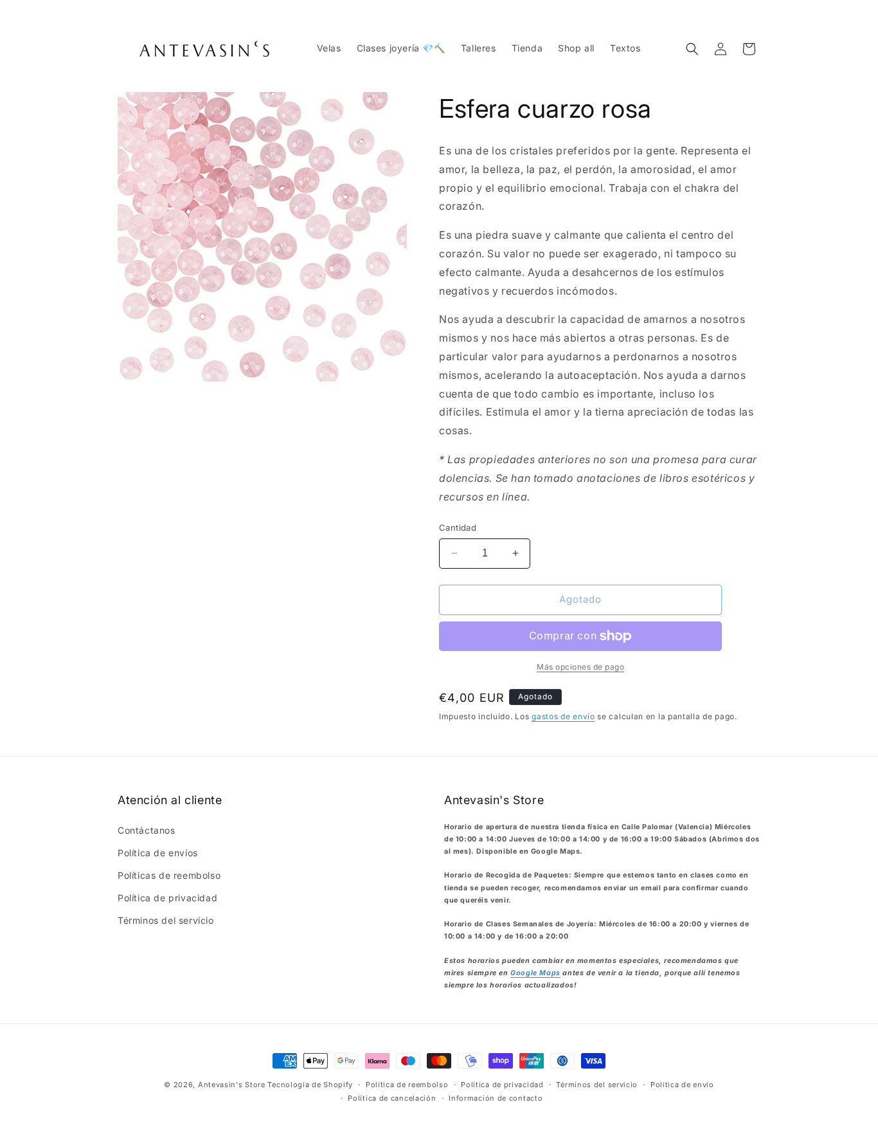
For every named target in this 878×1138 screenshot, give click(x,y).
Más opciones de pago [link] (580, 667)
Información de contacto (495, 1098)
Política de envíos (158, 852)
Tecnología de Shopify (310, 1084)
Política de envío (682, 1084)
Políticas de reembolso (169, 875)
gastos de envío (563, 716)
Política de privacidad (167, 897)
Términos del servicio (166, 920)
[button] (692, 49)
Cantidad (457, 527)
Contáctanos (146, 830)
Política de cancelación (392, 1098)
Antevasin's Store (231, 1084)
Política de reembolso (407, 1084)
